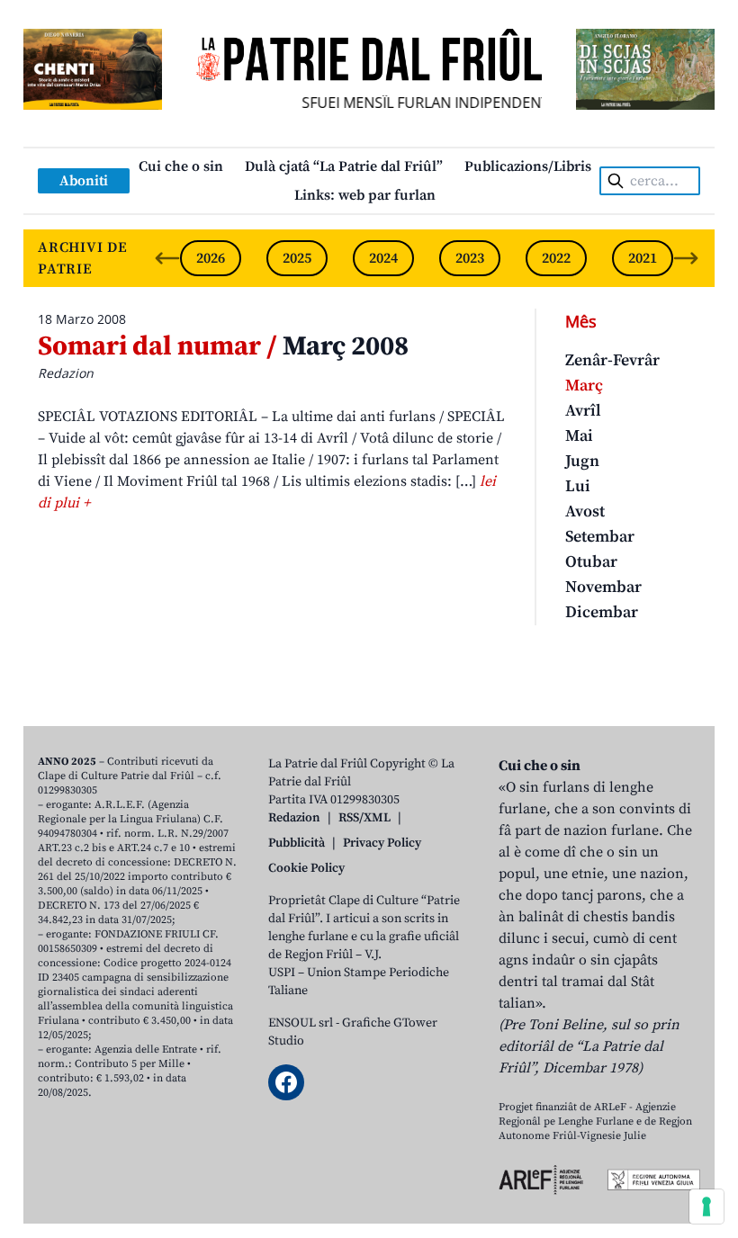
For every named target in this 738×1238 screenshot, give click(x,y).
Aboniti (83, 181)
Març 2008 (223, 346)
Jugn (582, 461)
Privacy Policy (382, 843)
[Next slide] (685, 258)
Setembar (599, 536)
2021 (642, 258)
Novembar (603, 587)
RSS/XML (364, 818)
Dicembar (601, 612)
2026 (210, 258)
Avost (585, 511)
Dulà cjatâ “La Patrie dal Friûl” (344, 166)
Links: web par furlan (365, 195)
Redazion (294, 818)
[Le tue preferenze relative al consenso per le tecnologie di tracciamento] (706, 1206)
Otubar (591, 562)
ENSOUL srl (300, 1023)
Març (584, 385)
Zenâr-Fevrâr (612, 360)
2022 (556, 258)
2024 (383, 258)
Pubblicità (296, 843)
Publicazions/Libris (527, 166)
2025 (297, 258)
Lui (577, 486)
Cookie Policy (306, 868)
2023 (469, 258)
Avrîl (583, 410)
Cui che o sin (181, 166)
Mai (579, 436)
